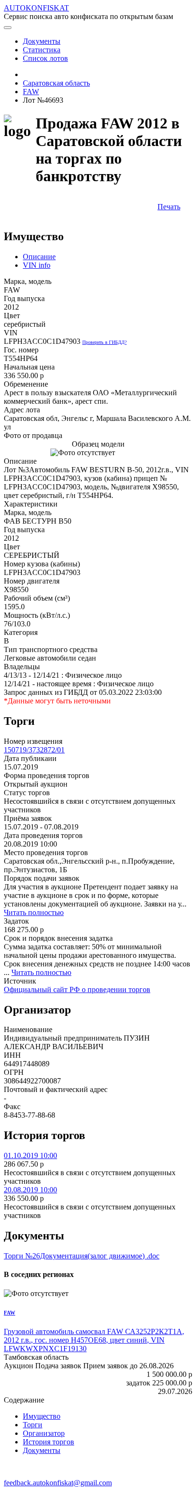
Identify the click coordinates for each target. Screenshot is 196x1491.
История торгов (48, 1442)
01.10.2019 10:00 (30, 1155)
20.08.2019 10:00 (30, 1190)
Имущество (41, 1416)
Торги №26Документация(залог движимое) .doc (81, 1256)
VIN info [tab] (36, 265)
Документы (41, 1450)
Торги (32, 1425)
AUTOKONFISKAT (36, 8)
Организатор (44, 1433)
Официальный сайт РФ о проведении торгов (77, 989)
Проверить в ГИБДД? (104, 342)
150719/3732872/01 (34, 750)
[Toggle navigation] (7, 27)
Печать (168, 207)
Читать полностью (34, 912)
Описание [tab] (39, 257)
